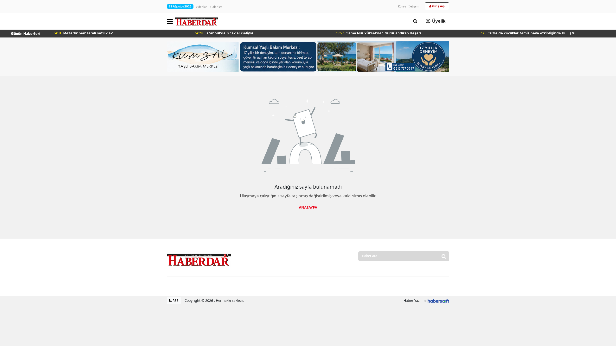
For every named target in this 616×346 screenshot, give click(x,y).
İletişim (413, 6)
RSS (175, 300)
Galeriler (216, 7)
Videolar (201, 7)
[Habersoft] (438, 300)
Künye (402, 6)
